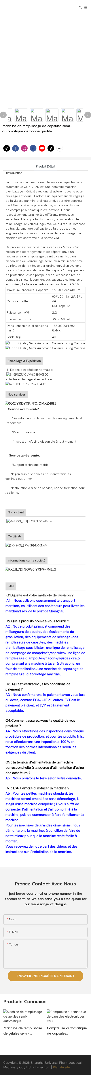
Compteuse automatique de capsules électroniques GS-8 (67, 1031)
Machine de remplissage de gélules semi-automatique (22, 1031)
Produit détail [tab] (45, 166)
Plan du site (61, 1067)
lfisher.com (43, 1067)
